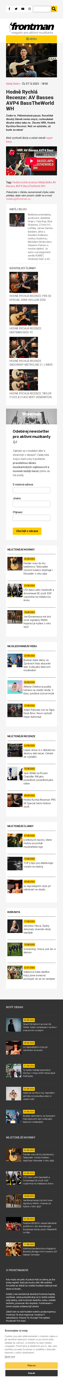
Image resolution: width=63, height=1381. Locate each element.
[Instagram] (29, 9)
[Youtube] (23, 9)
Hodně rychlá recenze (25, 182)
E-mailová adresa (23, 484)
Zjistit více (10, 1356)
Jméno (17, 498)
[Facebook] (9, 9)
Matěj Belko (13, 83)
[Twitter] (16, 9)
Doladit (31, 1373)
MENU (33, 39)
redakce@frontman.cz (18, 199)
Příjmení (17, 512)
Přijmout (31, 1365)
